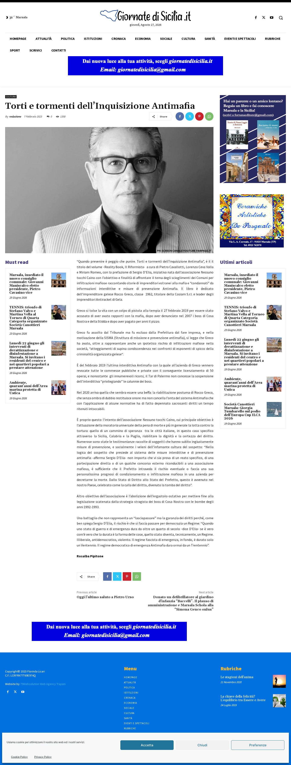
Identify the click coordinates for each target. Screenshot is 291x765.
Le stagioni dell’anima (236, 677)
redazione (15, 116)
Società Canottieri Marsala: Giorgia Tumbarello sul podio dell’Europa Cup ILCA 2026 (242, 411)
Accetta (147, 745)
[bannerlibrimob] (253, 182)
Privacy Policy (43, 756)
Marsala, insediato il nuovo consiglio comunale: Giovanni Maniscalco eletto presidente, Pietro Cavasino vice (26, 284)
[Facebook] (256, 18)
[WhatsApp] (209, 116)
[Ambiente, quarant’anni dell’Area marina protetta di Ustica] (58, 387)
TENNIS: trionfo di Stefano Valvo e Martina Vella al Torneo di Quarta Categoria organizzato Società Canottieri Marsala (28, 317)
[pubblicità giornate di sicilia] (145, 74)
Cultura (11, 96)
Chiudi (202, 745)
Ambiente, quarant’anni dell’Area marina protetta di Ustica (28, 388)
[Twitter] (264, 18)
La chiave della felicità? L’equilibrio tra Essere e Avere (242, 698)
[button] (281, 18)
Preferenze (258, 745)
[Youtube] (272, 18)
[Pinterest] (199, 116)
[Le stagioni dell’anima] (279, 681)
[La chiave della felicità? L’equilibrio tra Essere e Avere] (279, 700)
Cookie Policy (19, 756)
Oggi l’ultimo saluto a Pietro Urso (105, 597)
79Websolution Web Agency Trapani (43, 684)
